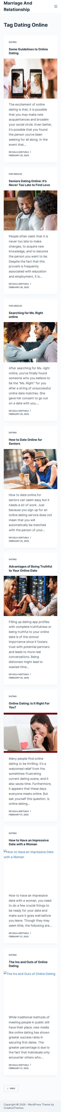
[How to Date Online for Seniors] (30, 469)
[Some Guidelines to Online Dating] (30, 79)
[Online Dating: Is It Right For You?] (30, 733)
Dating (13, 42)
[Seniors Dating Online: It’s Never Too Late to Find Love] (30, 210)
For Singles (15, 174)
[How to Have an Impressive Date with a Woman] (30, 869)
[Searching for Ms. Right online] (30, 342)
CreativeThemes (14, 1107)
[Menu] (55, 6)
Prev (12, 1088)
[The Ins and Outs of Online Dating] (30, 991)
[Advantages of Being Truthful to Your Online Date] (30, 596)
